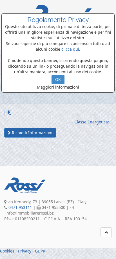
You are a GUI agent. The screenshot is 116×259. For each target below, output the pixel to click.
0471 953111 (20, 207)
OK (58, 79)
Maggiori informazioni (58, 87)
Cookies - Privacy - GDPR (22, 251)
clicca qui (70, 49)
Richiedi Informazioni (31, 132)
